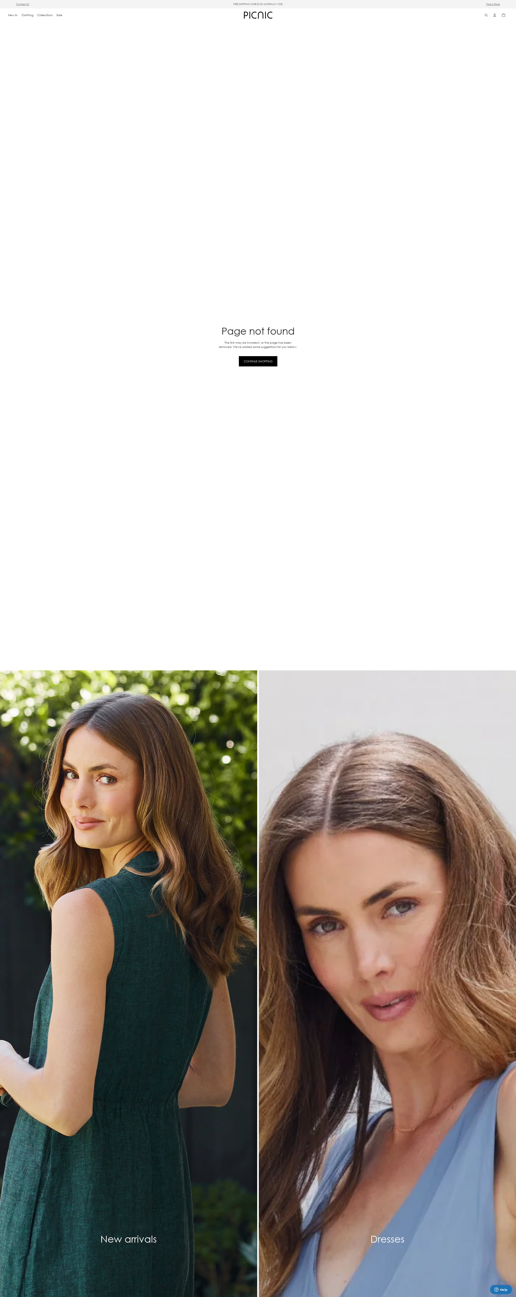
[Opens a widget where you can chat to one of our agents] (501, 1290)
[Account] (494, 15)
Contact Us (22, 4)
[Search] (486, 15)
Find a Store (493, 4)
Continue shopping (258, 361)
